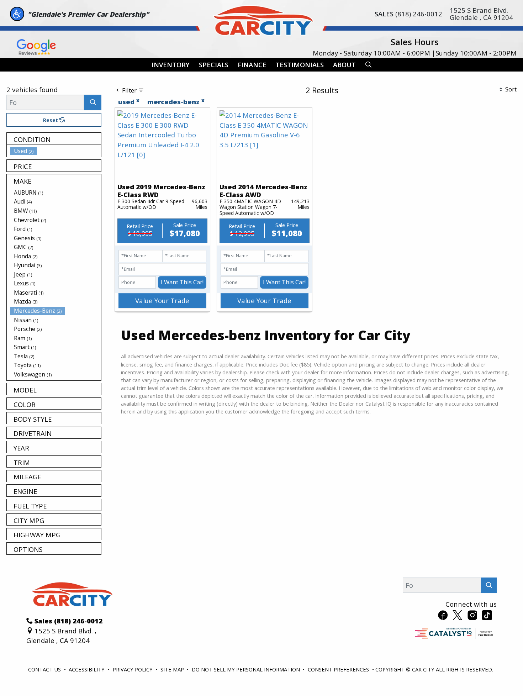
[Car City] (261, 18)
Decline (414, 670)
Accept (473, 670)
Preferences (356, 670)
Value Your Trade (162, 300)
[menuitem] (55, 150)
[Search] (92, 102)
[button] (170, 65)
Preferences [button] (65, 674)
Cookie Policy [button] (213, 666)
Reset (51, 119)
